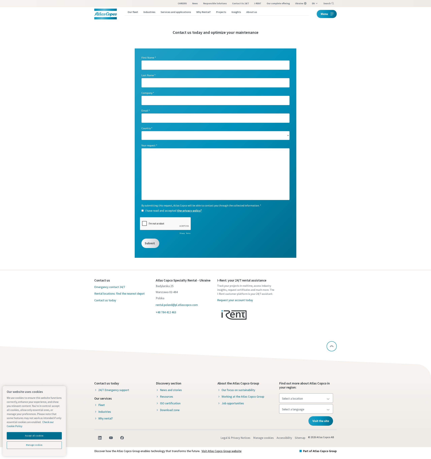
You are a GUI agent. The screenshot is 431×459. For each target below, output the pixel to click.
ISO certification (170, 403)
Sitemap (300, 438)
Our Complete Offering (278, 3)
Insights (236, 12)
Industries (149, 12)
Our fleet (133, 12)
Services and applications (176, 12)
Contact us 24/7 (240, 3)
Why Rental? (203, 12)
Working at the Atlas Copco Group (243, 396)
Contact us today (105, 300)
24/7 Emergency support (113, 390)
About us (251, 12)
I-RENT (257, 3)
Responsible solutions (215, 3)
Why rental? (105, 418)
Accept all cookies (34, 435)
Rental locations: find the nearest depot (119, 293)
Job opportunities (233, 403)
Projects (221, 12)
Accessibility (284, 438)
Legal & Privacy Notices (235, 438)
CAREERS (182, 3)
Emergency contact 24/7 (109, 287)
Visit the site (320, 421)
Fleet (101, 405)
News (195, 3)
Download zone (169, 410)
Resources (166, 396)
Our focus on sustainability (238, 390)
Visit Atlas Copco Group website (221, 451)
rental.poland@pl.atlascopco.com (177, 305)
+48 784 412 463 (166, 312)
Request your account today (235, 300)
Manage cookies (263, 438)
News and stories (171, 390)
